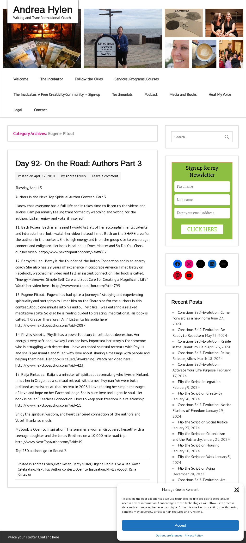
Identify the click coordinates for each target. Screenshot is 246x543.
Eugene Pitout (103, 464)
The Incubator (51, 79)
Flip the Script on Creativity (200, 393)
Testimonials (122, 94)
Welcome (20, 79)
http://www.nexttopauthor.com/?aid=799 (86, 285)
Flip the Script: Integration (199, 381)
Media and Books (183, 94)
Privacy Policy (194, 535)
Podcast (151, 94)
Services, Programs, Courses (137, 79)
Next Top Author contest (55, 469)
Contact (40, 109)
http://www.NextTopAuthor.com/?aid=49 (48, 441)
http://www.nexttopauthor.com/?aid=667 (72, 251)
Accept (180, 525)
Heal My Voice (220, 94)
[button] (236, 489)
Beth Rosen (62, 464)
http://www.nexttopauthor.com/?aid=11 (48, 405)
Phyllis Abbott (117, 469)
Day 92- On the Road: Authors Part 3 (78, 163)
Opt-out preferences (169, 535)
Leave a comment (105, 176)
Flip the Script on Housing (198, 445)
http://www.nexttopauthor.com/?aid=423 (49, 365)
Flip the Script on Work (196, 456)
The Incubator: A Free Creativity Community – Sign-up (56, 94)
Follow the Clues (89, 79)
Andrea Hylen (76, 176)
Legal (17, 109)
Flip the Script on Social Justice (203, 422)
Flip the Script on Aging (196, 468)
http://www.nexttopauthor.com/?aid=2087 (50, 325)
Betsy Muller (82, 464)
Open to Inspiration (90, 469)
